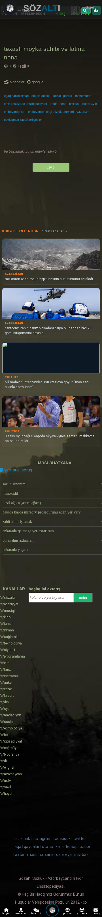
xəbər (85, 846)
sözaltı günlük (62, 95)
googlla (37, 82)
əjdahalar (17, 82)
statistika (51, 846)
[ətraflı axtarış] (96, 10)
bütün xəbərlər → (54, 231)
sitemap (70, 846)
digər (90, 7)
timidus (74, 103)
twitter (79, 838)
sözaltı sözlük (40, 95)
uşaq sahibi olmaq (16, 95)
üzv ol (51, 167)
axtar (83, 598)
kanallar (14, 589)
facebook (62, 838)
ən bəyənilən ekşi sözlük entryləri (51, 111)
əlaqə (16, 846)
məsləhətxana (54, 463)
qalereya (64, 854)
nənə (63, 103)
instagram (42, 838)
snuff (53, 103)
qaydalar (31, 846)
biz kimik (22, 838)
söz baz (81, 854)
